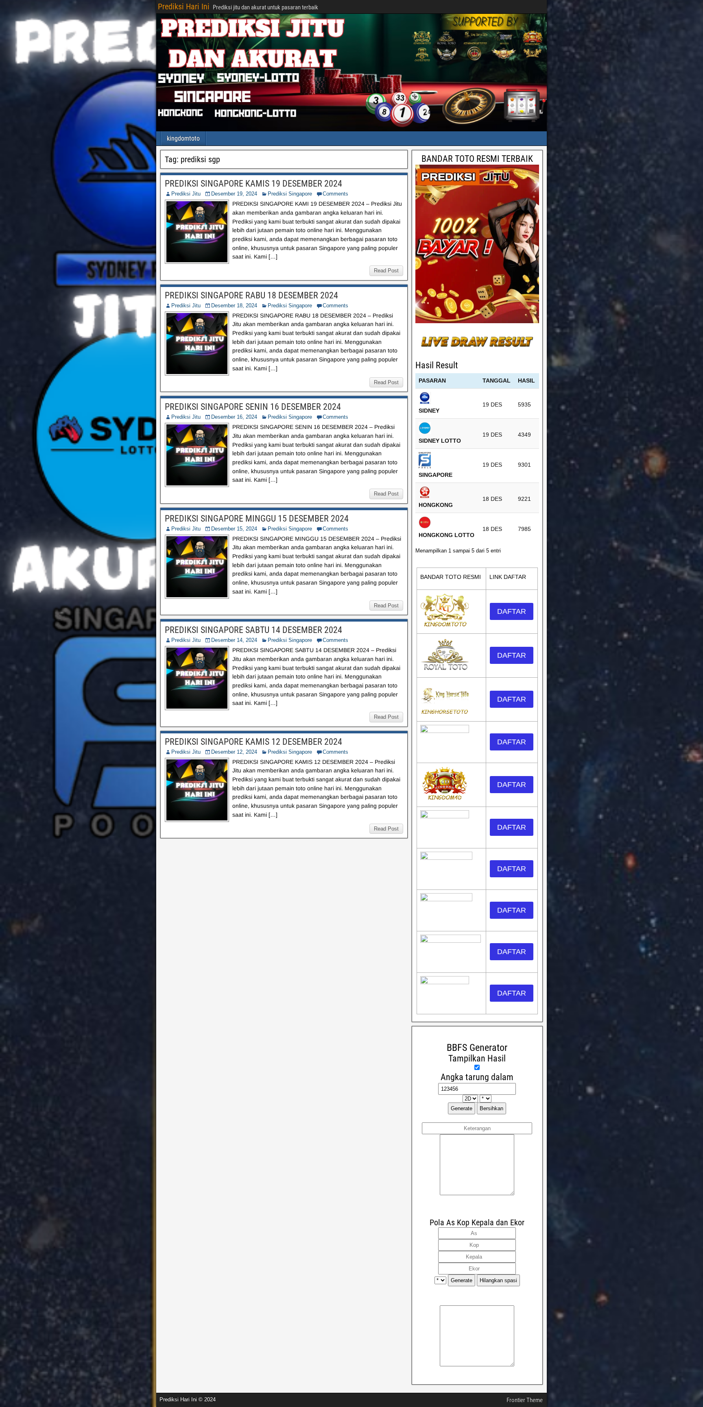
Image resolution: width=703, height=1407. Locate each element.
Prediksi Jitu (186, 194)
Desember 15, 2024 (234, 529)
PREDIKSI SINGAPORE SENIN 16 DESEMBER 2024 (253, 407)
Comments (335, 194)
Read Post (386, 270)
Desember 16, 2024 (234, 417)
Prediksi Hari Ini (184, 6)
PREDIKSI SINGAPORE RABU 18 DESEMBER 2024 (251, 295)
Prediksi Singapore (290, 194)
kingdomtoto (183, 138)
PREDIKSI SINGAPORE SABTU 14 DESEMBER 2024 (253, 630)
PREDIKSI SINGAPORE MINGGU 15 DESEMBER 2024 (257, 518)
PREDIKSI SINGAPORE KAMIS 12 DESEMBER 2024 (253, 742)
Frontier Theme (525, 1400)
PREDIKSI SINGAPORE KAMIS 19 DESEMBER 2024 (253, 183)
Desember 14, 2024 (234, 640)
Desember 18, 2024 (234, 305)
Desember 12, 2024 (234, 752)
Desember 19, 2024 (234, 194)
